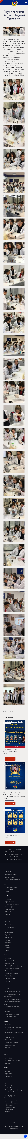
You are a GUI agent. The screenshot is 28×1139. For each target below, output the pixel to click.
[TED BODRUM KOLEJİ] (14, 2)
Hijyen (7, 950)
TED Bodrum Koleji (10, 877)
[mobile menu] (26, 2)
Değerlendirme (9, 909)
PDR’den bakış (9, 912)
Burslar (7, 891)
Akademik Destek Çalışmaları (13, 961)
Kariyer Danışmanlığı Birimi (13, 999)
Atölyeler (7, 940)
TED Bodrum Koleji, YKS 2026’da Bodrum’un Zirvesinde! (11, 751)
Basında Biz (8, 1076)
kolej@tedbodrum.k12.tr (15, 852)
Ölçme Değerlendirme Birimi (13, 991)
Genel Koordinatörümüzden (13, 880)
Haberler (7, 914)
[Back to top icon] (14, 1122)
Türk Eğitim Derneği (11, 874)
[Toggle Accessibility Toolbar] (25, 1136)
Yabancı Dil (8, 1011)
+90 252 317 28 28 (15, 849)
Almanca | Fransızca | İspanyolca (14, 966)
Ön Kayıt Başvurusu (11, 887)
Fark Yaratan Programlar (12, 1014)
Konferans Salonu (10, 930)
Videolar (7, 1071)
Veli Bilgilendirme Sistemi (12, 1060)
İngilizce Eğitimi (9, 902)
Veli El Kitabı (8, 1058)
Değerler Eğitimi (9, 907)
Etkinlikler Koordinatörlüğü (13, 1007)
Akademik (8, 899)
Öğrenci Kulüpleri (10, 978)
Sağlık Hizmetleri (10, 935)
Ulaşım (7, 945)
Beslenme (8, 942)
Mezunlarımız (9, 1110)
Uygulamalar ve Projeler (12, 904)
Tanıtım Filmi (9, 925)
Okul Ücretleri (9, 889)
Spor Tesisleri (9, 932)
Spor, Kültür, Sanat (10, 1017)
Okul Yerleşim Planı (10, 927)
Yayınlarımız (8, 1074)
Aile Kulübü (8, 1063)
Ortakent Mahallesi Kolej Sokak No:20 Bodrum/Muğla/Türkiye (15, 856)
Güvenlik (7, 948)
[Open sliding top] (2, 2)
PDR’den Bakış (9, 976)
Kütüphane (8, 937)
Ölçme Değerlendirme (11, 973)
